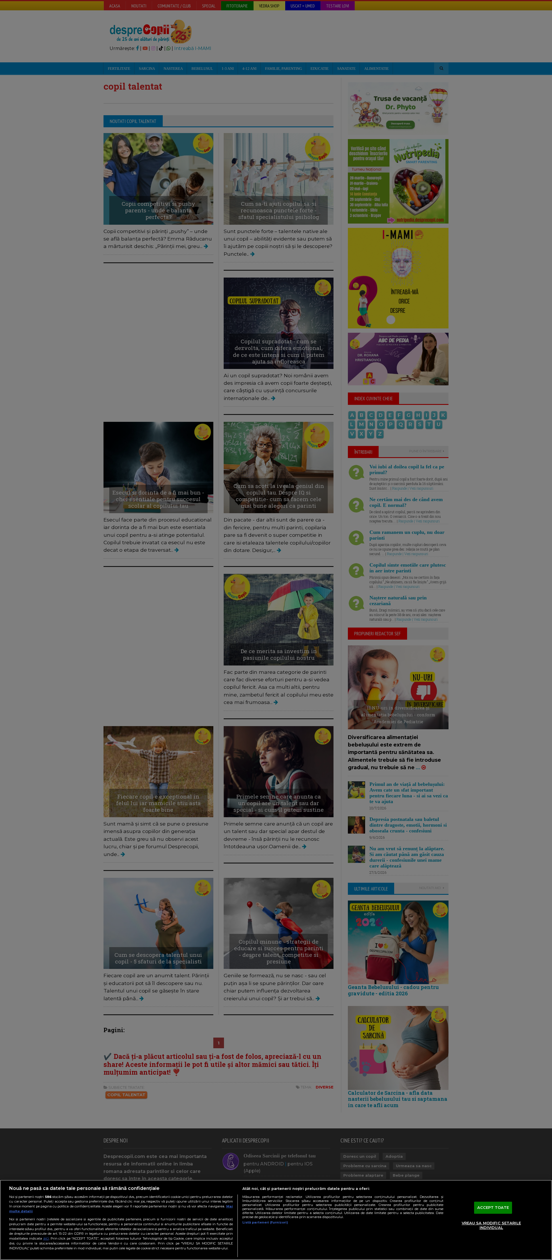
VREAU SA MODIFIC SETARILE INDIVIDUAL (491, 1225)
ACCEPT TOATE (493, 1207)
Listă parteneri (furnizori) (265, 1222)
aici (46, 1238)
